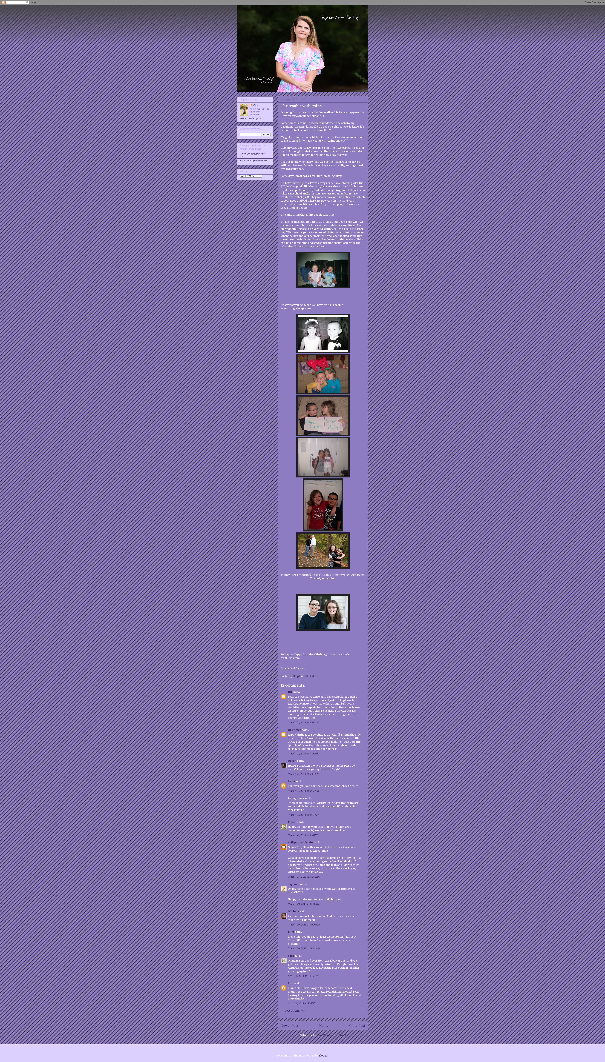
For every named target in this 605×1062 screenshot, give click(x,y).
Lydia (291, 781)
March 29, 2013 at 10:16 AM (304, 924)
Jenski (292, 822)
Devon (292, 760)
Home (323, 1026)
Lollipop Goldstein (300, 842)
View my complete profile (251, 118)
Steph (255, 105)
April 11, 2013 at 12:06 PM (303, 975)
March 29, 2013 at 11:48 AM (304, 948)
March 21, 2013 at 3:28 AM (303, 722)
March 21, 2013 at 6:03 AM (303, 814)
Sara (291, 955)
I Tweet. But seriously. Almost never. (252, 155)
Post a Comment (295, 1010)
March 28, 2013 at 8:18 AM (304, 876)
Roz (290, 983)
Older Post (357, 1026)
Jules (291, 931)
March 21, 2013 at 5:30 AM (303, 774)
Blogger (323, 1055)
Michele (293, 911)
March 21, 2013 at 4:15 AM (303, 753)
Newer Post (289, 1026)
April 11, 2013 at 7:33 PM (302, 1003)
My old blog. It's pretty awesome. (254, 160)
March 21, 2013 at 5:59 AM (303, 790)
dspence (293, 884)
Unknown (294, 729)
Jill (290, 691)
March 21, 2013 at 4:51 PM (303, 835)
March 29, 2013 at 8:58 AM (304, 904)
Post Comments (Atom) (331, 1035)
